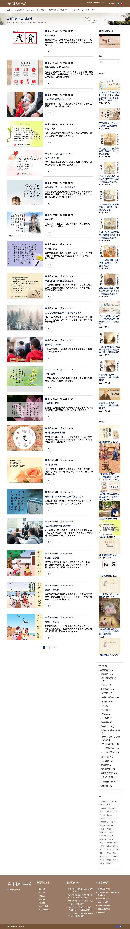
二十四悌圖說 (108, 748)
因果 (109, 815)
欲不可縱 (49, 219)
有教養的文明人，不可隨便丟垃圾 (60, 187)
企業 (102, 804)
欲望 (115, 846)
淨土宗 (116, 849)
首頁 (9, 10)
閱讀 (109, 863)
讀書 (109, 860)
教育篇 (105, 701)
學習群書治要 (107, 781)
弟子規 (103, 836)
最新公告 (30, 10)
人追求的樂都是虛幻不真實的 (58, 99)
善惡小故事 (104, 576)
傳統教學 (103, 808)
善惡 (102, 815)
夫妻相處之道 (51, 464)
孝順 (102, 825)
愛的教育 (103, 839)
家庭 (108, 829)
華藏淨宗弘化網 (103, 902)
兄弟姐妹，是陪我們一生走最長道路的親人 (64, 496)
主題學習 (52, 10)
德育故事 (105, 726)
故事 (109, 842)
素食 (109, 853)
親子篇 (105, 710)
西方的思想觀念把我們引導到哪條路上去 (63, 312)
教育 (116, 842)
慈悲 (102, 842)
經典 (115, 853)
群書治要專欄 (43, 906)
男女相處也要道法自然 (55, 432)
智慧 (102, 846)
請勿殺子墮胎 (107, 777)
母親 (102, 849)
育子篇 (105, 693)
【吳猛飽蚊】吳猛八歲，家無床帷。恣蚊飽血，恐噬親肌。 (109, 631)
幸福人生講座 (53, 31)
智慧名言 (105, 756)
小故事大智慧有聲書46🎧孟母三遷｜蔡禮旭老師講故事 (109, 497)
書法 (109, 846)
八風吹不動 (50, 128)
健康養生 (105, 722)
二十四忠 (112, 801)
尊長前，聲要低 (52, 589)
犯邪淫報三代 (105, 655)
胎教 (109, 856)
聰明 (102, 856)
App (93, 10)
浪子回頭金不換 (52, 158)
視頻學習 (64, 10)
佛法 (109, 804)
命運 (109, 811)
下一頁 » (54, 647)
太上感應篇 (104, 822)
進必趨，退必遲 (52, 558)
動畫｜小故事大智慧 (111, 730)
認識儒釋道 (19, 10)
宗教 (102, 829)
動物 (102, 811)
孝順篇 (105, 706)
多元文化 (105, 761)
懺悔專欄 (42, 903)
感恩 (111, 839)
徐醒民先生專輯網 (104, 909)
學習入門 (105, 685)
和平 (115, 811)
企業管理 (105, 765)
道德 (102, 863)
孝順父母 (110, 825)
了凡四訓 (103, 801)
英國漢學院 (102, 912)
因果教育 (105, 718)
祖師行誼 (105, 674)
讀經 (115, 860)
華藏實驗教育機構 (104, 905)
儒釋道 (112, 808)
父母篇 (105, 714)
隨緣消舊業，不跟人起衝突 (57, 67)
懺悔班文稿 (106, 769)
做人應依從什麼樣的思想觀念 (58, 526)
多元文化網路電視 (45, 910)
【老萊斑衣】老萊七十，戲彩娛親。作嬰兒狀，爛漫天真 (109, 477)
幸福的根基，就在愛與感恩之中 (59, 280)
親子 (115, 856)
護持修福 (85, 10)
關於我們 (75, 10)
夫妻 (112, 822)
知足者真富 (50, 35)
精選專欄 (40, 10)
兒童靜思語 (104, 518)
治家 (109, 849)
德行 (110, 836)
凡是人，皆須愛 (52, 621)
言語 (102, 860)
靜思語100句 (104, 442)
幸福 (111, 832)
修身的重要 (50, 374)
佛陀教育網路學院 (104, 898)
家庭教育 (103, 832)
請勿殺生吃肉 (107, 773)
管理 (102, 853)
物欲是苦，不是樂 (53, 344)
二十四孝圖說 (108, 744)
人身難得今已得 (52, 403)
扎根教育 (24, 22)
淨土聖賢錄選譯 (109, 678)
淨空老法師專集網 (104, 889)
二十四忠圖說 (108, 752)
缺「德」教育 (51, 248)
